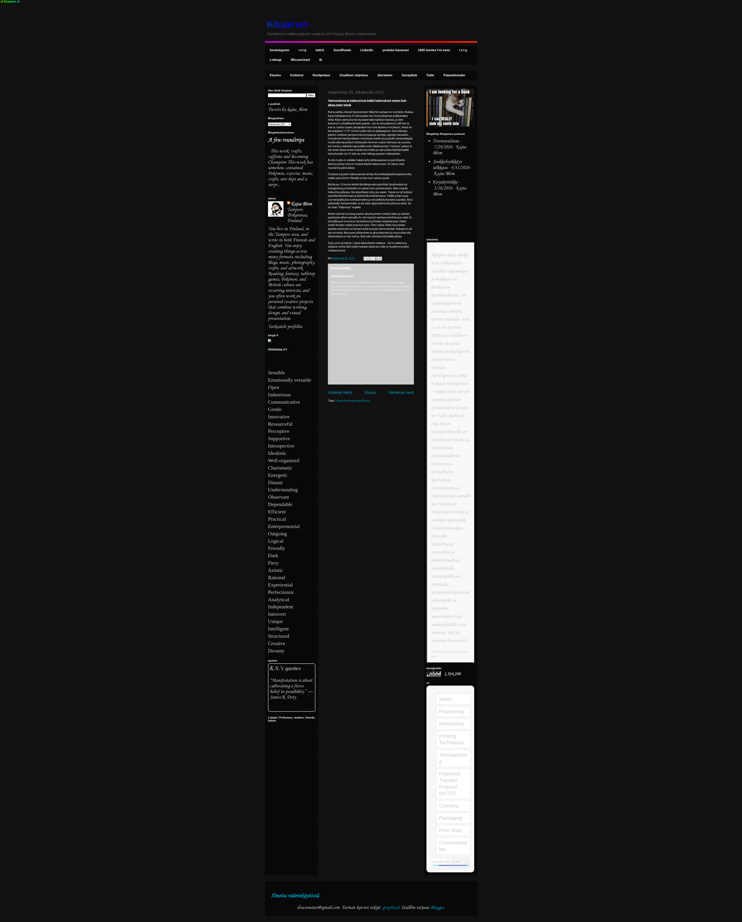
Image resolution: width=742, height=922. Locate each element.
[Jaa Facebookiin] (376, 259)
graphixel (390, 907)
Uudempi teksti (340, 392)
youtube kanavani (395, 50)
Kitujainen (287, 24)
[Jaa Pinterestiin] (380, 259)
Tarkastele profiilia (285, 326)
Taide (430, 75)
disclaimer (384, 75)
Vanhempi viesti (401, 392)
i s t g (302, 50)
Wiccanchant (300, 59)
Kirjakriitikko (445, 182)
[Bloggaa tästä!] (369, 259)
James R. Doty (283, 697)
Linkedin (366, 50)
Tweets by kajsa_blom (287, 109)
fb (320, 59)
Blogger (437, 907)
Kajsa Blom (301, 204)
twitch (320, 50)
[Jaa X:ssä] (373, 259)
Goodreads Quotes (307, 709)
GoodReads (342, 50)
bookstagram (279, 50)
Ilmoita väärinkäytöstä (295, 896)
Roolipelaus (321, 75)
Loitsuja (276, 59)
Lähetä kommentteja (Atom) (352, 400)
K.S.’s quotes (285, 668)
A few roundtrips (286, 140)
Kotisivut (296, 75)
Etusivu (275, 75)
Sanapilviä (409, 75)
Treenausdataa (446, 141)
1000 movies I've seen (434, 50)
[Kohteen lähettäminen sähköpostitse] (365, 259)
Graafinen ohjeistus (354, 75)
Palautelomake (454, 75)
